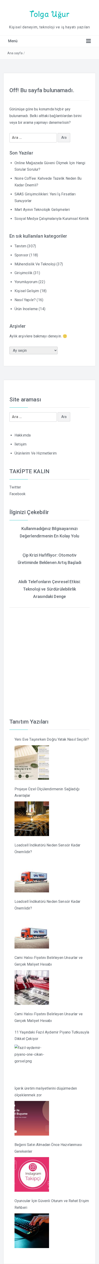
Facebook (17, 494)
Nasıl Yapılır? (25, 300)
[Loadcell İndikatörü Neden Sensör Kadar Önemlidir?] (32, 875)
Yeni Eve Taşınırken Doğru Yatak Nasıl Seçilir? (52, 739)
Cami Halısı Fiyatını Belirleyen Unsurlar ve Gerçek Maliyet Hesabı (49, 961)
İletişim (20, 444)
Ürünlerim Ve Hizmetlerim (36, 453)
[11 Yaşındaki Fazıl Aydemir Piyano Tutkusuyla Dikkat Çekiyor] (32, 1062)
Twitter (15, 487)
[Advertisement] (49, 657)
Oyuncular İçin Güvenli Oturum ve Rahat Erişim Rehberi (52, 1204)
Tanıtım (20, 246)
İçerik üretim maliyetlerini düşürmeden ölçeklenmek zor (46, 1091)
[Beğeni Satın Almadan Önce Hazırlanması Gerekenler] (32, 1174)
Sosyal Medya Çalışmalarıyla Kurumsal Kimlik (52, 218)
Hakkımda (23, 435)
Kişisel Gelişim (27, 291)
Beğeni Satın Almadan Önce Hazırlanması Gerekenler (48, 1148)
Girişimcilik (23, 273)
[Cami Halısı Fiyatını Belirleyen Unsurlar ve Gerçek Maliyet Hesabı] (32, 987)
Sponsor (21, 255)
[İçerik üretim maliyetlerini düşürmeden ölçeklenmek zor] (32, 1118)
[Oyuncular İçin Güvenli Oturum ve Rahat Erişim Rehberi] (32, 1230)
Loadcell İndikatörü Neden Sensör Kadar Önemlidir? (47, 848)
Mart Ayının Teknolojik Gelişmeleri (42, 209)
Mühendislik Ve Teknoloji (35, 264)
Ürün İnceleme (26, 309)
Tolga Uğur (49, 14)
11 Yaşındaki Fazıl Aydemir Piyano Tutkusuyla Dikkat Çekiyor (52, 1035)
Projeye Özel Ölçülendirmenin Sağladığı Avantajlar (47, 792)
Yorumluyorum (26, 282)
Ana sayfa (15, 53)
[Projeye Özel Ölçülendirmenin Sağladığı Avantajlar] (32, 818)
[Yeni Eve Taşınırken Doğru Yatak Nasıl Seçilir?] (32, 762)
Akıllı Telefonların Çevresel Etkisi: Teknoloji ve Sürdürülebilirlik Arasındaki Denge (49, 589)
